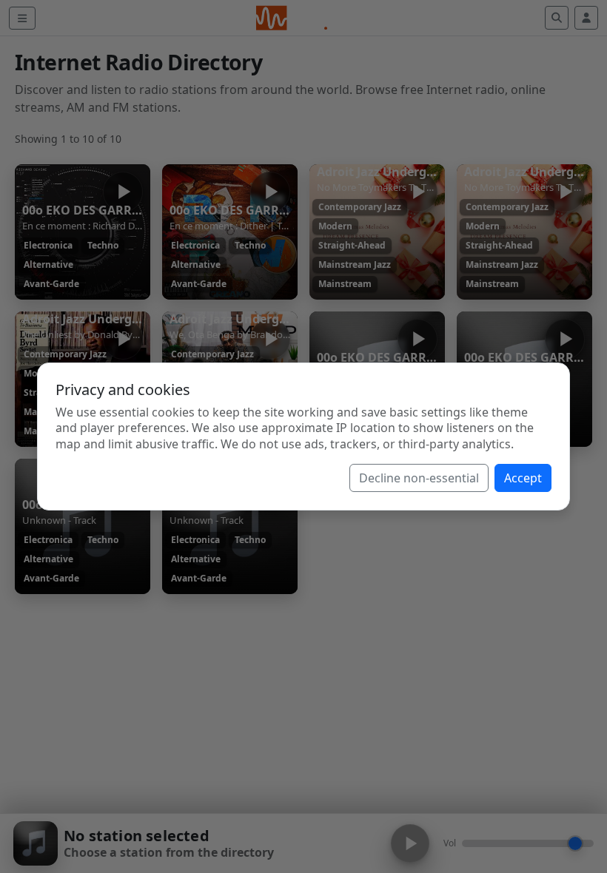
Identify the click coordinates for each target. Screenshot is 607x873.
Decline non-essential (419, 478)
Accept (523, 478)
